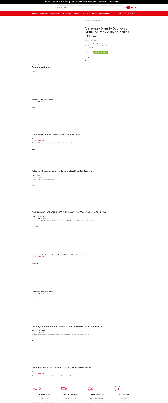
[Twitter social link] (92, 61)
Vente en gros (95, 20)
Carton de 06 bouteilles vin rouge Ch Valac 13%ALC (56, 134)
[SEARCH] (123, 7)
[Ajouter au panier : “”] (34, 105)
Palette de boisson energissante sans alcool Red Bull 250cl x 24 (62, 171)
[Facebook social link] (90, 61)
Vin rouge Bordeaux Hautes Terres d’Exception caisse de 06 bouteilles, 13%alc (69, 326)
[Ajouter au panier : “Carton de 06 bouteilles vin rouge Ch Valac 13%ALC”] (34, 146)
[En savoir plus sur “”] (34, 260)
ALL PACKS (43, 255)
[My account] (128, 7)
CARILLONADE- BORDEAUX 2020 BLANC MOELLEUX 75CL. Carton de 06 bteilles (69, 212)
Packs (77, 255)
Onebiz (51, 402)
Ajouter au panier (100, 52)
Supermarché (35, 255)
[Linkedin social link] (94, 61)
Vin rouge (37, 99)
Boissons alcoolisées (52, 255)
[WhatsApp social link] (96, 61)
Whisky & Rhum (71, 255)
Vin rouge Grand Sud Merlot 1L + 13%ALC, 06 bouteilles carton (61, 367)
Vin (33, 99)
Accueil (87, 20)
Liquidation (43, 99)
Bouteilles (61, 255)
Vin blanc (34, 216)
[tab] (84, 63)
